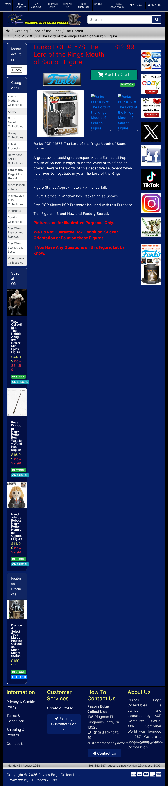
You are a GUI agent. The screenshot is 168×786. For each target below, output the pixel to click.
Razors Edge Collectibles (59, 774)
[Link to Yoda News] (151, 227)
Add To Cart (116, 74)
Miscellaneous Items (16, 187)
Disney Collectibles (15, 135)
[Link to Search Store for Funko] (151, 264)
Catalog (21, 31)
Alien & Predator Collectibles (15, 100)
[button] (136, 5)
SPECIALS (99, 4)
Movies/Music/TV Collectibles (16, 200)
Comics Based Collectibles (15, 122)
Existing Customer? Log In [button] (64, 723)
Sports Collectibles (15, 219)
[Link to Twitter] (151, 132)
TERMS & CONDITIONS (117, 5)
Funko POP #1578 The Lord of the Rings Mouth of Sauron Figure (64, 36)
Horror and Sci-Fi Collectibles (15, 159)
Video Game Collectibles (16, 260)
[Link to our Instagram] (151, 203)
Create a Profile (60, 708)
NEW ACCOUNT (21, 5)
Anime (12, 111)
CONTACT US (68, 5)
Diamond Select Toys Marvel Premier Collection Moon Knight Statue (16, 640)
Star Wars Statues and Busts (16, 247)
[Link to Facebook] (151, 155)
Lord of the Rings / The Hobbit (58, 31)
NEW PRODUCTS (83, 5)
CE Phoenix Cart (43, 780)
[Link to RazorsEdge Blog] (151, 179)
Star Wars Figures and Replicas (15, 232)
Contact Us (16, 743)
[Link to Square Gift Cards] (151, 108)
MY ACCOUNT (36, 5)
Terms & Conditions (15, 718)
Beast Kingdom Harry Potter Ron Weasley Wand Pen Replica (16, 436)
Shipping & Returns (15, 732)
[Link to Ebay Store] (151, 84)
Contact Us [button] (106, 753)
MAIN (7, 4)
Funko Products (14, 146)
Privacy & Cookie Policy (21, 704)
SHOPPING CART (52, 5)
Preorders (14, 210)
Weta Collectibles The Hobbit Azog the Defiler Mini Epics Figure (16, 337)
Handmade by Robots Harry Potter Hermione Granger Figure (16, 526)
